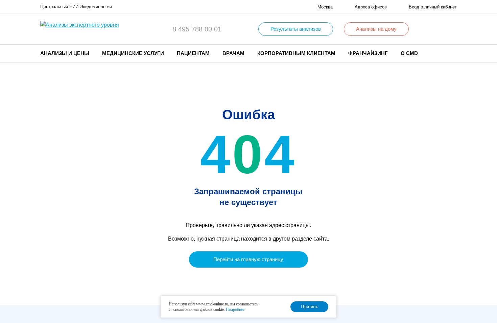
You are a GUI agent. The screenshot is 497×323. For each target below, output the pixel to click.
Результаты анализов (295, 29)
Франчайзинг (368, 53)
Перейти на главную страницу (248, 259)
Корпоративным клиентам (296, 53)
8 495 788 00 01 (196, 29)
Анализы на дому (376, 29)
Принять (309, 306)
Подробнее (235, 309)
